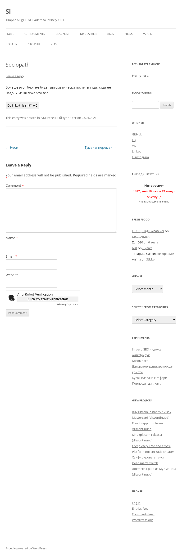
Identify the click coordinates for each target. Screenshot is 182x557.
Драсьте (168, 254)
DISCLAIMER (88, 34)
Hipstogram (140, 157)
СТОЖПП (34, 44)
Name (12, 238)
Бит (134, 248)
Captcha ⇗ (67, 304)
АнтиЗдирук (141, 355)
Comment (15, 185)
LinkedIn (138, 151)
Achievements (34, 34)
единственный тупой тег (59, 118)
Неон (12, 147)
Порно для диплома (146, 383)
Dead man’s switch (145, 463)
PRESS (128, 34)
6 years (153, 242)
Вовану (11, 44)
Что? (53, 44)
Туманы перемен (101, 147)
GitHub (137, 134)
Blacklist (62, 34)
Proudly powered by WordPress (26, 548)
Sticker (151, 259)
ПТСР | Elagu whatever (148, 231)
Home (10, 34)
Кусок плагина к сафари (149, 378)
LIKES (110, 34)
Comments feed (143, 514)
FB (134, 140)
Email (11, 256)
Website (12, 275)
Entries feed (140, 508)
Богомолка (140, 361)
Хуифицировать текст (148, 457)
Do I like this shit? (22, 105)
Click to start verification (47, 299)
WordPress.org (142, 520)
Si (8, 11)
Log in (136, 503)
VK (134, 146)
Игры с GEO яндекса (146, 349)
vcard (147, 34)
